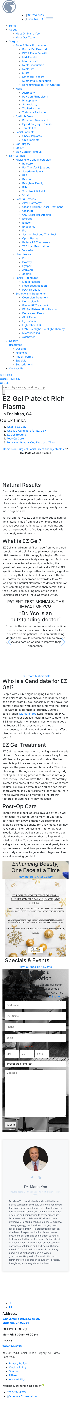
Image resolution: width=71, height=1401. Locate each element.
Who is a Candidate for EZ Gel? (26, 430)
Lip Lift (20, 147)
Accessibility (17, 1379)
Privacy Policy (18, 1363)
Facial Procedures (27, 277)
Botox (26, 258)
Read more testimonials (35, 676)
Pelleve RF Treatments (36, 242)
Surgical (14, 41)
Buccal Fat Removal (34, 49)
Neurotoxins (23, 254)
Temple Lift (29, 128)
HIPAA (13, 1375)
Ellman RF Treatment (35, 305)
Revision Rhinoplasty (35, 96)
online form (56, 996)
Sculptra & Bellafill (33, 191)
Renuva (26, 179)
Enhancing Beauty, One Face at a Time (30, 442)
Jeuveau (27, 270)
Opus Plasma (30, 238)
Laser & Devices (26, 199)
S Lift (25, 73)
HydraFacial (29, 321)
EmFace (27, 218)
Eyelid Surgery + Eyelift (37, 124)
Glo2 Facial (29, 317)
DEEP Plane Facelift (34, 53)
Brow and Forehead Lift (37, 120)
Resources (15, 344)
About (13, 29)
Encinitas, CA (35, 19)
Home (13, 25)
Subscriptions (24, 364)
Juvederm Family (33, 171)
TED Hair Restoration (35, 246)
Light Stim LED (31, 325)
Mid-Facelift (29, 57)
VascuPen (28, 250)
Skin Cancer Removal (29, 151)
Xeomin (27, 273)
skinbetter (28, 337)
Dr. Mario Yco (27, 713)
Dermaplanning (31, 301)
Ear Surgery (23, 143)
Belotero (27, 163)
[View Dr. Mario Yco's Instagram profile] (39, 1178)
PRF (24, 175)
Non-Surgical (17, 155)
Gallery (13, 340)
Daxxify (27, 262)
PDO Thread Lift (32, 289)
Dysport (27, 266)
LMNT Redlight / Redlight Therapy (43, 329)
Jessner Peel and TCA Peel (39, 234)
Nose (19, 88)
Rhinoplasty (29, 100)
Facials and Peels (33, 313)
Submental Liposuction (36, 80)
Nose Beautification (34, 285)
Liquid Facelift (31, 281)
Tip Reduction (31, 108)
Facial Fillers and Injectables (33, 159)
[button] (62, 642)
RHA (25, 187)
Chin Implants (30, 140)
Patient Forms (24, 356)
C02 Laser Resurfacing (36, 214)
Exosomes (28, 226)
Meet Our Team (25, 37)
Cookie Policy (17, 1367)
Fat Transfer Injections (36, 167)
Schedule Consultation (23, 1396)
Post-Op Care (15, 438)
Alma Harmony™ (32, 203)
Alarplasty (28, 92)
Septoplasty (29, 104)
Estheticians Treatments (31, 293)
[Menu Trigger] (63, 6)
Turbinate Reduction (34, 112)
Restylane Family (32, 183)
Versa (25, 195)
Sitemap (14, 1371)
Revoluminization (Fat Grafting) (41, 84)
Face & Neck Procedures (31, 45)
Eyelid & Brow (24, 116)
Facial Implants (25, 132)
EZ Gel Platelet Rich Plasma (39, 309)
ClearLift (27, 210)
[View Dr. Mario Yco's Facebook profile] (32, 1178)
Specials (21, 360)
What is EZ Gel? (16, 426)
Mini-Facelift (30, 61)
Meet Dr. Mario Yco (28, 33)
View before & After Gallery (35, 876)
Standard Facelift (33, 76)
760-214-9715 (35, 15)
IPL (24, 230)
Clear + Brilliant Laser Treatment (42, 206)
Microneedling (31, 333)
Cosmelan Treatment (35, 297)
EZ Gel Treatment (17, 434)
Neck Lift (28, 69)
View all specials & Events (35, 966)
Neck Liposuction (33, 65)
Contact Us (16, 368)
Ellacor (26, 222)
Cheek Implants (32, 136)
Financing (22, 352)
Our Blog (21, 348)
